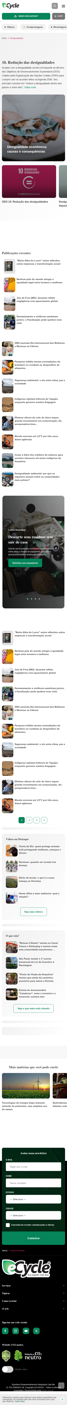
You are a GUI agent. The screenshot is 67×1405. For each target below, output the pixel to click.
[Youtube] (26, 1331)
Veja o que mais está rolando (34, 1008)
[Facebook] (5, 1331)
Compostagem (35, 27)
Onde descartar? (28, 16)
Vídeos (11, 27)
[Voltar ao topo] (61, 1385)
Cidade (9, 1208)
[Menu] (63, 6)
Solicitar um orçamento (25, 563)
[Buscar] (55, 6)
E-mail (9, 1160)
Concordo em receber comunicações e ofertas (32, 1225)
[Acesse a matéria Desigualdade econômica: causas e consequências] (33, 128)
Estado (10, 1192)
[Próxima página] (44, 820)
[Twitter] (36, 1331)
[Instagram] (15, 1331)
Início (4, 38)
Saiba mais (30, 87)
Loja (60, 16)
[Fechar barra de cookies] (62, 1399)
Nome (9, 1176)
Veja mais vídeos (33, 911)
